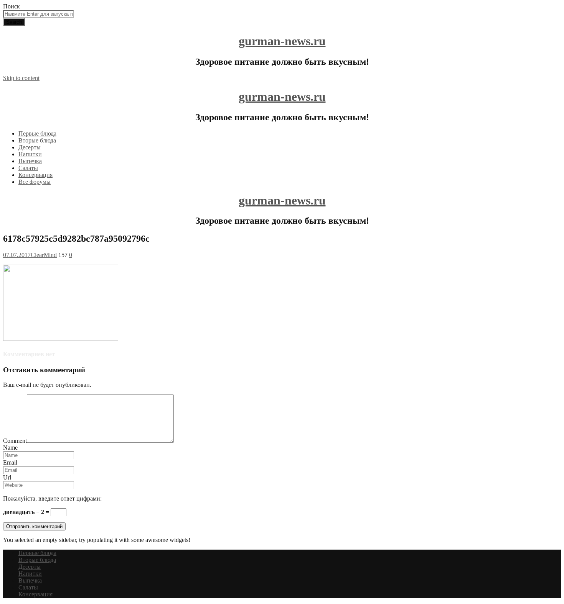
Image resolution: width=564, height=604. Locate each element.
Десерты (29, 147)
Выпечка (30, 161)
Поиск (11, 6)
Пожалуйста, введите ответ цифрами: (52, 498)
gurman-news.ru (282, 41)
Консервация (35, 175)
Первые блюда (37, 133)
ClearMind (44, 255)
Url (7, 477)
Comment (15, 440)
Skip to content (21, 78)
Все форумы (34, 181)
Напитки (30, 154)
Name (10, 447)
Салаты (28, 168)
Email (10, 462)
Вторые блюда (37, 140)
